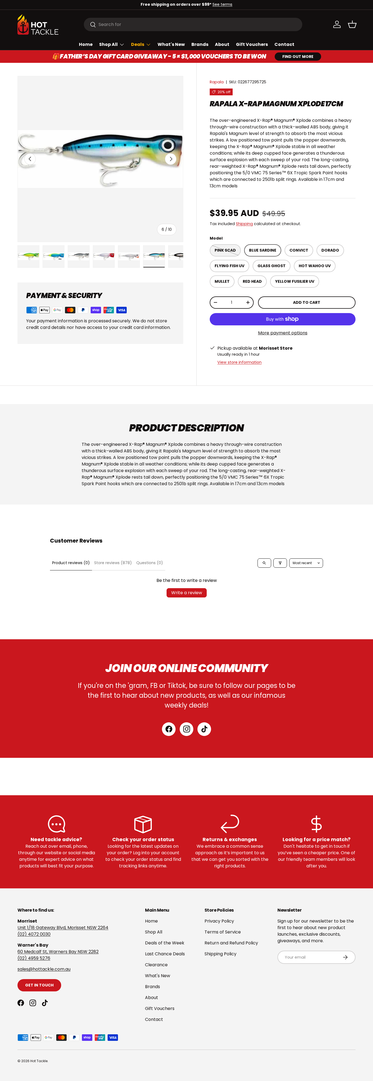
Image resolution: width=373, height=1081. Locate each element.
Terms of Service (223, 932)
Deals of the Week (164, 943)
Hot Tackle (39, 1061)
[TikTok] (204, 729)
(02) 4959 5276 (33, 958)
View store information (239, 362)
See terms (222, 4)
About (222, 44)
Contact (284, 44)
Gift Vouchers (252, 44)
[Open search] (264, 563)
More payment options (282, 333)
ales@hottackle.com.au (45, 969)
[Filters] (280, 563)
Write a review (186, 593)
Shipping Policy (220, 954)
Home (86, 44)
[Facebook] (169, 729)
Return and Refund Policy (231, 943)
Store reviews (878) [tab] (113, 562)
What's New (171, 44)
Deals (137, 44)
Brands (199, 44)
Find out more (297, 56)
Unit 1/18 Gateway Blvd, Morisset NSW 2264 (62, 927)
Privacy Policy (219, 921)
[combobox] (193, 24)
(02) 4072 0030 (34, 934)
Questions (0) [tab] (149, 562)
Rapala (217, 82)
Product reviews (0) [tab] (71, 562)
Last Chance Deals (165, 954)
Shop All (108, 44)
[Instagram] (186, 729)
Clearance (156, 965)
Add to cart (306, 302)
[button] (352, 24)
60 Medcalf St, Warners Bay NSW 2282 (58, 952)
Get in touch (39, 985)
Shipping (244, 223)
